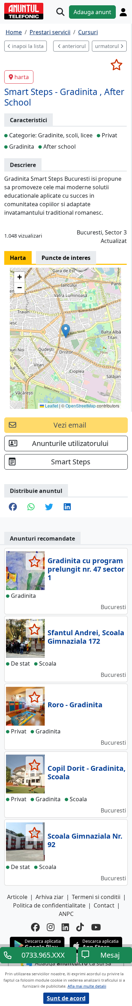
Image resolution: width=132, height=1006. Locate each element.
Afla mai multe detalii (87, 986)
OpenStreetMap (80, 406)
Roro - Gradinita (75, 704)
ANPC (66, 914)
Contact (104, 905)
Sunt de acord (66, 998)
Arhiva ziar (50, 897)
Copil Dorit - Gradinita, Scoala (87, 772)
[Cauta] (60, 11)
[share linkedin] (67, 507)
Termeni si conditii (96, 897)
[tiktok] (80, 927)
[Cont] (123, 12)
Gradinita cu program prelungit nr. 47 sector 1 (86, 569)
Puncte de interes (66, 258)
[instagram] (51, 927)
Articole (17, 897)
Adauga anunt (92, 12)
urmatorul (107, 46)
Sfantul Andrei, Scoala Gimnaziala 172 (86, 637)
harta (21, 77)
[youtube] (96, 927)
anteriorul (73, 46)
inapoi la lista (27, 46)
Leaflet (51, 406)
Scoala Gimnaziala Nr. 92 (85, 840)
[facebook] (35, 927)
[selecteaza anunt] (116, 64)
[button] (65, 331)
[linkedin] (65, 927)
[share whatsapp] (31, 507)
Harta (18, 258)
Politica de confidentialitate (49, 905)
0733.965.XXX (43, 955)
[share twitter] (49, 507)
